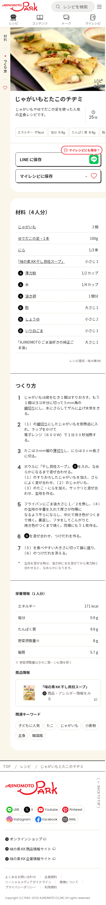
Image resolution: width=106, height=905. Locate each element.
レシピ (25, 766)
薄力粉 (30, 272)
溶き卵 (30, 296)
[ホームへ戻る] (20, 7)
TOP (7, 766)
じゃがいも (27, 226)
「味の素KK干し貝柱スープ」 (41, 261)
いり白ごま (34, 330)
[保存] (5, 87)
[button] (73, 7)
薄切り (58, 450)
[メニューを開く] (99, 6)
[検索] (58, 7)
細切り (29, 407)
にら (21, 249)
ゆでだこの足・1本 (33, 238)
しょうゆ (32, 319)
